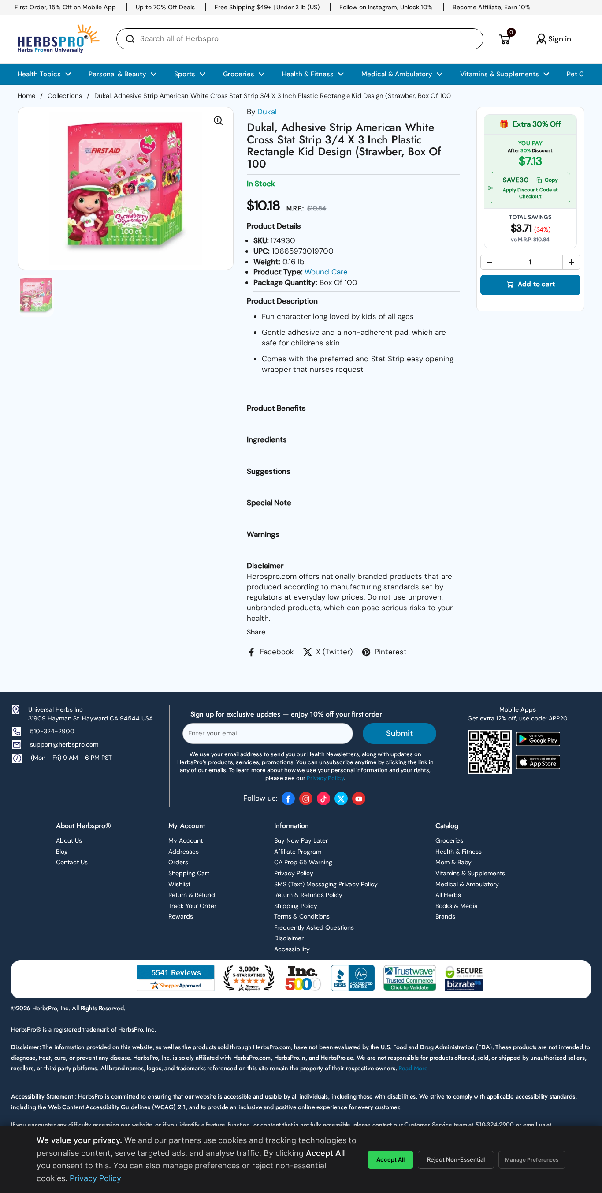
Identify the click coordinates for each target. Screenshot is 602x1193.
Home (26, 95)
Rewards (180, 916)
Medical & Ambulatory (467, 884)
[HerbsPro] (59, 38)
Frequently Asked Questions (314, 927)
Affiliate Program (297, 851)
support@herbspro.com (64, 744)
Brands (445, 916)
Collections (65, 95)
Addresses (183, 851)
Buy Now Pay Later (301, 840)
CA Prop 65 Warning (303, 862)
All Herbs (448, 895)
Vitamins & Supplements (470, 873)
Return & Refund (191, 895)
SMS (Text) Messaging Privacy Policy (326, 884)
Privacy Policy (293, 873)
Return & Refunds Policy (308, 895)
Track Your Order (192, 906)
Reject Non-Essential (456, 1159)
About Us (69, 840)
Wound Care (326, 272)
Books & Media (456, 906)
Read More (413, 1068)
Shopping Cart (188, 873)
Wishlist (179, 884)
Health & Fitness (458, 851)
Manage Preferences (532, 1159)
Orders (178, 862)
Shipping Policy (295, 906)
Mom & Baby (453, 862)
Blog (62, 851)
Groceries (449, 840)
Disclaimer (289, 938)
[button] (504, 39)
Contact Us (72, 862)
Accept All (390, 1159)
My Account (185, 840)
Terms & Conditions (302, 916)
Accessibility (292, 949)
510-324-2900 (52, 731)
